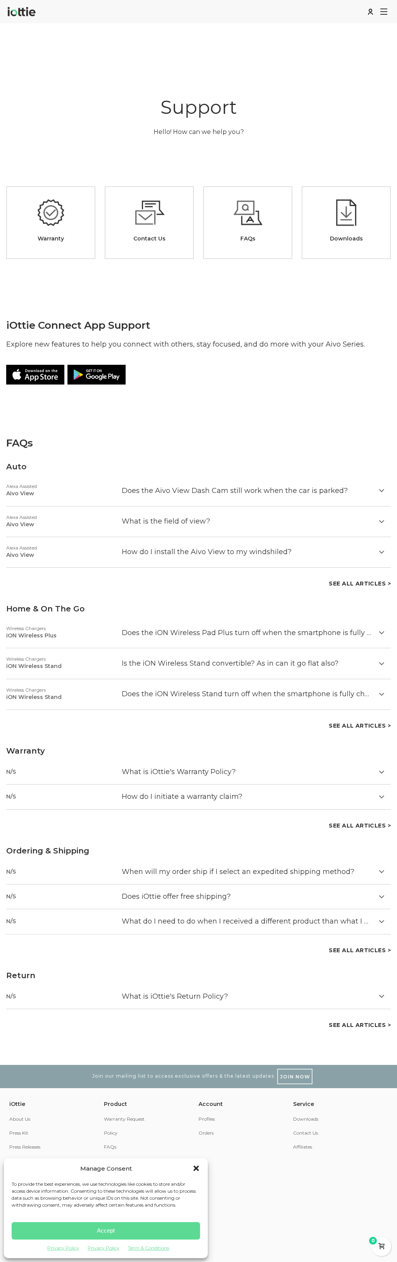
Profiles (206, 1119)
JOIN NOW (295, 1077)
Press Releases (24, 1147)
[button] (196, 1168)
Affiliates (302, 1147)
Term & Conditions (148, 1248)
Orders (206, 1133)
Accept (106, 1230)
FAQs (110, 1147)
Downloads (305, 1119)
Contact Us (305, 1133)
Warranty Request (124, 1119)
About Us (19, 1119)
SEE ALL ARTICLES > (360, 583)
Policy (110, 1133)
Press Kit (18, 1133)
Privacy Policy (63, 1248)
